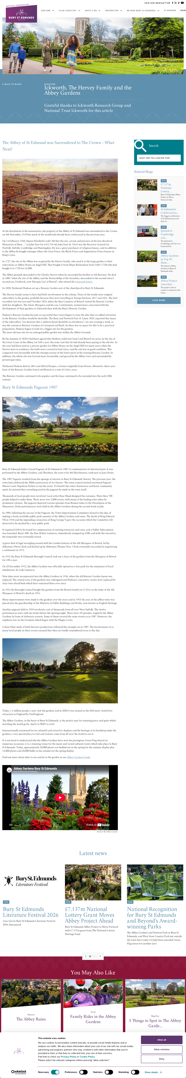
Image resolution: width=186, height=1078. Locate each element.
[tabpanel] (31, 895)
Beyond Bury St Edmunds (141, 10)
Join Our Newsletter (157, 3)
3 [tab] (96, 956)
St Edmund (170, 10)
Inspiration (112, 10)
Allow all (161, 1040)
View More (158, 300)
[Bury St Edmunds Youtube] (182, 3)
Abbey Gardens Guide (78, 757)
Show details (151, 1072)
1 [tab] (90, 956)
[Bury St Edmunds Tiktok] (179, 3)
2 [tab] (93, 956)
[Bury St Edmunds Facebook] (172, 3)
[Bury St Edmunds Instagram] (175, 3)
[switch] (83, 1072)
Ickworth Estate (83, 282)
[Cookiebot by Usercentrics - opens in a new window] (19, 1072)
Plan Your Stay (68, 10)
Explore (46, 10)
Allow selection (162, 1049)
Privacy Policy (68, 1056)
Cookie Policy (87, 1056)
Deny (161, 1059)
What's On (91, 10)
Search (153, 146)
